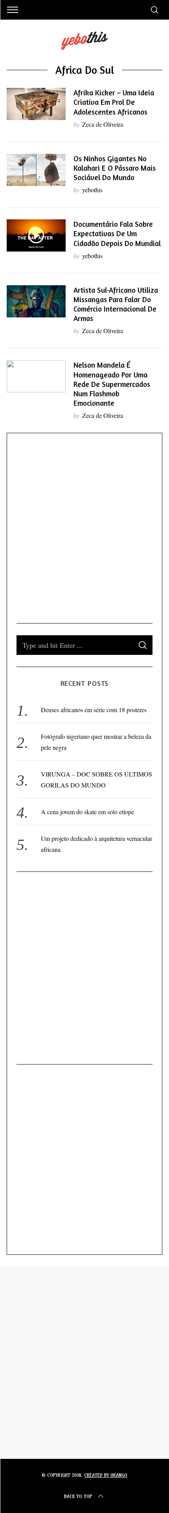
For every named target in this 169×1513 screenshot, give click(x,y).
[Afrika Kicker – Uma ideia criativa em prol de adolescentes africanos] (36, 104)
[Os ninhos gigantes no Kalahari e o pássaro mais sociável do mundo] (36, 170)
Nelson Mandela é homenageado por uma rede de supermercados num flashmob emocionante (111, 384)
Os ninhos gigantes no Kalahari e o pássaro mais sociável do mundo (114, 168)
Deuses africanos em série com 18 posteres (94, 709)
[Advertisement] (84, 527)
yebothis (92, 190)
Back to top (78, 1496)
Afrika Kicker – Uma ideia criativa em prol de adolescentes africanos (113, 102)
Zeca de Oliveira (102, 124)
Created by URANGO (105, 1475)
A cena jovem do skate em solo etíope (87, 812)
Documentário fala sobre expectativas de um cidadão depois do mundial (117, 233)
